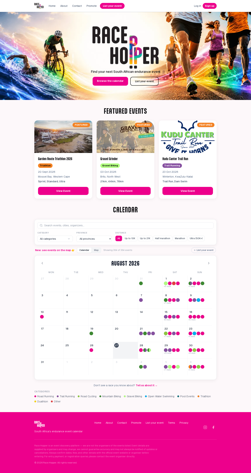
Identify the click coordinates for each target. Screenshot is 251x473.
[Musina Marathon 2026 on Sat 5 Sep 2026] (174, 367)
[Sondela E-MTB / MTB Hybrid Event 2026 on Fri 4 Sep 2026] (141, 367)
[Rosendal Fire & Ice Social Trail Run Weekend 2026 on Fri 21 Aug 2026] (149, 333)
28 (67, 278)
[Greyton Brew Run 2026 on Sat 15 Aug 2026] (166, 317)
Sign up (209, 6)
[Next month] (208, 263)
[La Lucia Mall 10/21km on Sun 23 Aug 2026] (202, 333)
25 (67, 345)
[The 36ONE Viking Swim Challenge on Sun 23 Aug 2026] (194, 333)
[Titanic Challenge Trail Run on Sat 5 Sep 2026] (166, 367)
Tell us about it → (146, 385)
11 (67, 312)
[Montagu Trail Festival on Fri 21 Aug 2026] (153, 333)
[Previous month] (42, 263)
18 (67, 328)
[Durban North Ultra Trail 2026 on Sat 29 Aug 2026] (170, 350)
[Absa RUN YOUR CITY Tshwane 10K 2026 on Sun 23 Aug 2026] (198, 333)
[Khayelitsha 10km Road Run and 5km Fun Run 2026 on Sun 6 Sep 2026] (202, 367)
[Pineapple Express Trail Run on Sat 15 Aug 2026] (174, 317)
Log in (197, 6)
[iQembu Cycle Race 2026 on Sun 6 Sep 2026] (198, 367)
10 (42, 312)
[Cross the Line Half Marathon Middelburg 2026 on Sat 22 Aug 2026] (170, 333)
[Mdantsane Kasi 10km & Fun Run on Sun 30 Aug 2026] (190, 350)
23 (190, 328)
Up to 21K (145, 238)
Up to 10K (130, 238)
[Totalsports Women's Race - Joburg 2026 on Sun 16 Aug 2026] (202, 317)
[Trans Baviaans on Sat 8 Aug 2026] (166, 300)
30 (116, 278)
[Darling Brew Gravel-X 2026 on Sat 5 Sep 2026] (178, 367)
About (63, 6)
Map (96, 250)
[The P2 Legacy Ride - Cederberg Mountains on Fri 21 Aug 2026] (145, 333)
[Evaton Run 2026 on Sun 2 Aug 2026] (194, 283)
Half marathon (162, 238)
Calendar (84, 250)
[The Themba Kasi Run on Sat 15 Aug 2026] (170, 317)
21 (141, 328)
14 (141, 312)
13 (116, 312)
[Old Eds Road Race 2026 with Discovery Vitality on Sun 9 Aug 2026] (202, 300)
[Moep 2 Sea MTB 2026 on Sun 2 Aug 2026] (202, 283)
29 (91, 278)
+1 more (192, 286)
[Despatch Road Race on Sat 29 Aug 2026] (178, 350)
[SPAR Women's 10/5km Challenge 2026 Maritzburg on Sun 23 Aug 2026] (190, 333)
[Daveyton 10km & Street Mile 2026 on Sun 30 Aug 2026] (198, 350)
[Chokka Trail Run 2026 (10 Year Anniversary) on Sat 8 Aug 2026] (178, 300)
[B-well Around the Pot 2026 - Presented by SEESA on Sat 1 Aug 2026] (166, 283)
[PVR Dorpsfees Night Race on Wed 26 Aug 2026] (91, 350)
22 (166, 328)
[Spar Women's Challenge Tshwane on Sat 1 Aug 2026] (170, 283)
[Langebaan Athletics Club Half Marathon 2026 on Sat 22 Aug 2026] (178, 333)
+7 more (167, 303)
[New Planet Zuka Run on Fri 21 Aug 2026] (141, 333)
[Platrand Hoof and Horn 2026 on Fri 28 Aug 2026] (145, 350)
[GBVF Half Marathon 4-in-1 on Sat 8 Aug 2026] (170, 300)
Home (52, 6)
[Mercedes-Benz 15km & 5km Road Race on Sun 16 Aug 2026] (194, 317)
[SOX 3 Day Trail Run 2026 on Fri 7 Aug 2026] (141, 300)
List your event (112, 6)
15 (166, 312)
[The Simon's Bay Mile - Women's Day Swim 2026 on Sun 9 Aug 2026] (198, 300)
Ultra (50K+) (196, 238)
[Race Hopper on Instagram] (205, 427)
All (118, 238)
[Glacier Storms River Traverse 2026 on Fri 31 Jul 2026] (141, 283)
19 (91, 328)
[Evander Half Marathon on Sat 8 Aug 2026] (174, 300)
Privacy (184, 422)
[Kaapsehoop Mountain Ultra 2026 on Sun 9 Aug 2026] (194, 300)
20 (116, 328)
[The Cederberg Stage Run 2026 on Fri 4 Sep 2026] (145, 367)
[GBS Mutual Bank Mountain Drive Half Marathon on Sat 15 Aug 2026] (178, 317)
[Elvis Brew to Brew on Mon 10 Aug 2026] (42, 317)
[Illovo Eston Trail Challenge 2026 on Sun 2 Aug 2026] (190, 283)
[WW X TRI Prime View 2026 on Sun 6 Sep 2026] (190, 367)
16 (190, 312)
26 (91, 345)
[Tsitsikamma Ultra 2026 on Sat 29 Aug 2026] (166, 350)
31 (141, 278)
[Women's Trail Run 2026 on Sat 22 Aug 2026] (174, 333)
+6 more (167, 320)
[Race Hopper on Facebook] (213, 427)
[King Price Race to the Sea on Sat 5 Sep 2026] (170, 367)
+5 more (167, 286)
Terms (171, 422)
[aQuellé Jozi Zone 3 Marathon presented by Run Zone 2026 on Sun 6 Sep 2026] (194, 367)
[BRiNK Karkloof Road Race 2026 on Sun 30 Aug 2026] (194, 350)
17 (42, 328)
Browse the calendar (110, 81)
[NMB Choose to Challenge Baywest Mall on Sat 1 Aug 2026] (178, 283)
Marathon (180, 238)
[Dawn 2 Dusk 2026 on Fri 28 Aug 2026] (141, 350)
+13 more (167, 353)
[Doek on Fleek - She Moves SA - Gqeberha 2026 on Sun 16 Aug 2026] (198, 317)
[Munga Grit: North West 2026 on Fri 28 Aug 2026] (149, 350)
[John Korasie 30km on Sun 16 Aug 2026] (190, 317)
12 (91, 312)
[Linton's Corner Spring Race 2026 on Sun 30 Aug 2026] (202, 350)
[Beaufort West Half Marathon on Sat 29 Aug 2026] (174, 350)
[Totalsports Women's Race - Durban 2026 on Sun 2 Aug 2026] (198, 283)
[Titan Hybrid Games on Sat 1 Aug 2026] (174, 283)
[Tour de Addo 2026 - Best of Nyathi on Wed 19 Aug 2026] (91, 333)
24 (42, 345)
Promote (92, 6)
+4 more (192, 353)
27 (42, 278)
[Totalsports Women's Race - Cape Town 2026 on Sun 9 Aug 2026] (190, 300)
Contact (77, 6)
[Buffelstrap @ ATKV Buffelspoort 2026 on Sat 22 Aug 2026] (166, 333)
